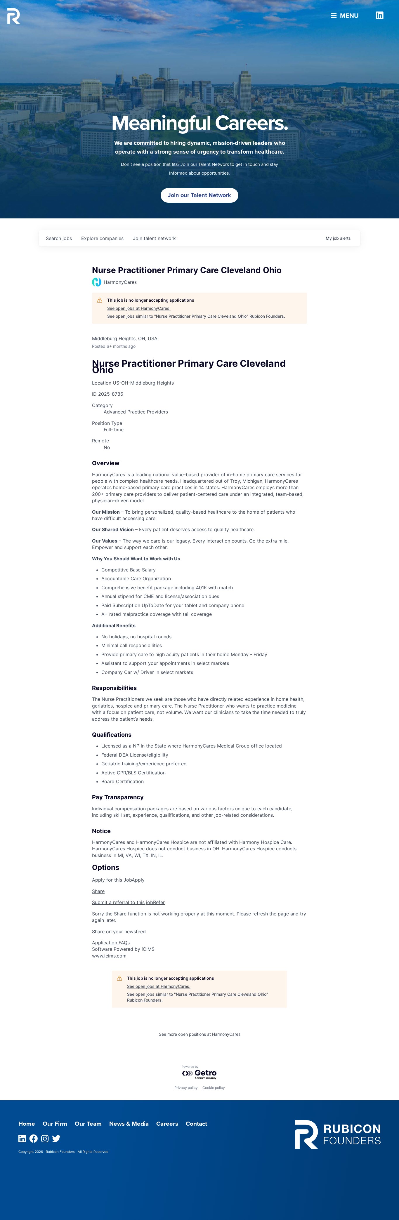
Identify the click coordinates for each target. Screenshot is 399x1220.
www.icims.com (109, 956)
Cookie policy (213, 1087)
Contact (196, 1123)
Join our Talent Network (199, 195)
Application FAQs (111, 943)
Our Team (88, 1123)
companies (102, 238)
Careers (167, 1123)
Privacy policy (186, 1087)
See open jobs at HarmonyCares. (139, 308)
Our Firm (55, 1123)
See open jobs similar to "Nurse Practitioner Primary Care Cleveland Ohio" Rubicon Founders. (196, 316)
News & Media (129, 1123)
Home (26, 1123)
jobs (59, 238)
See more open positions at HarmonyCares (199, 1034)
